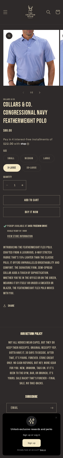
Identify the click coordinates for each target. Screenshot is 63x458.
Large (48, 159)
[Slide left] (23, 92)
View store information (20, 236)
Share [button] (11, 305)
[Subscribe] (51, 408)
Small (13, 159)
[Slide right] (39, 92)
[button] (5, 12)
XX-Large (34, 169)
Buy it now (31, 212)
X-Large (12, 167)
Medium (31, 159)
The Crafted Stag (26, 456)
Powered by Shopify (43, 456)
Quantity (7, 177)
